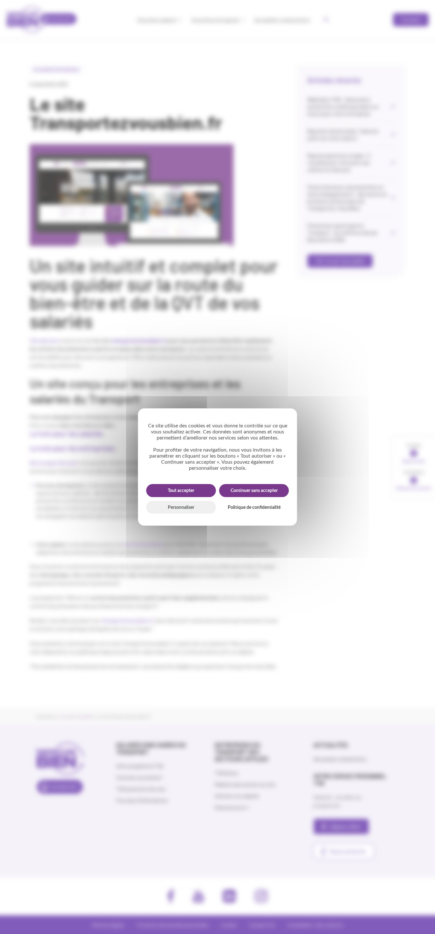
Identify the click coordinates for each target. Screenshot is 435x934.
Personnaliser (181, 507)
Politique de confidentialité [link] (254, 507)
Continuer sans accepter (254, 490)
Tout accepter (181, 490)
